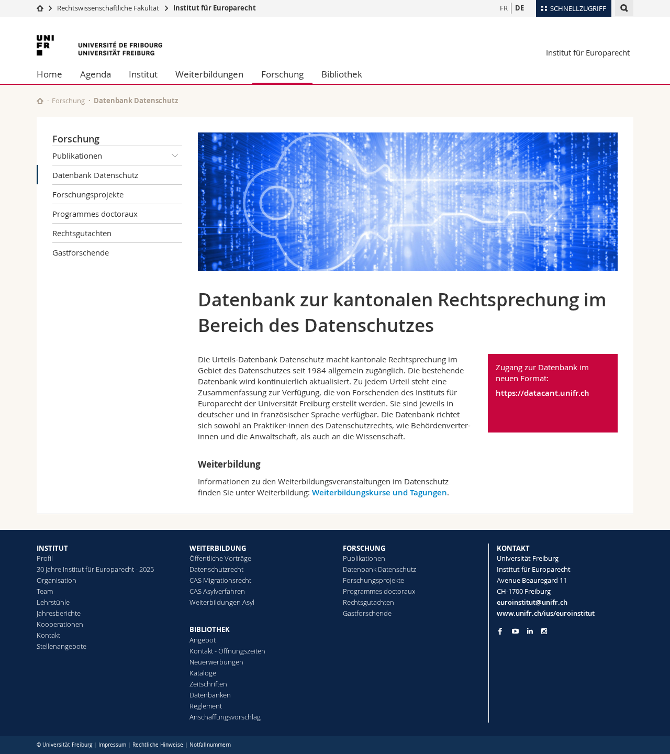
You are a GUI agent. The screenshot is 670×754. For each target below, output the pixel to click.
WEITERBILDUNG (217, 548)
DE (519, 8)
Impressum (112, 744)
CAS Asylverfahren (217, 591)
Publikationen (77, 155)
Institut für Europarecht (214, 8)
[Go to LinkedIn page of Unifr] (530, 631)
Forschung (282, 74)
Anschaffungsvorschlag (225, 717)
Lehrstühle (53, 602)
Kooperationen (60, 624)
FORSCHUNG (364, 548)
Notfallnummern (210, 744)
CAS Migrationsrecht (220, 580)
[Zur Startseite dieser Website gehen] (40, 100)
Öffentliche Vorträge (220, 558)
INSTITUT (52, 548)
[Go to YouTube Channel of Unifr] (515, 631)
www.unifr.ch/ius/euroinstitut (546, 613)
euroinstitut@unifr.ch (532, 602)
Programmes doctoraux (95, 213)
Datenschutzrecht (216, 569)
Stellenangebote (61, 646)
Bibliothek (341, 74)
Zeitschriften (208, 684)
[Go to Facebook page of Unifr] (500, 631)
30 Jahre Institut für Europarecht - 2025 (95, 569)
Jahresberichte (59, 613)
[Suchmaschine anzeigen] (624, 8)
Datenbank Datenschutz (95, 175)
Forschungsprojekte (88, 194)
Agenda (95, 74)
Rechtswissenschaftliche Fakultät (109, 8)
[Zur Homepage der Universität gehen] (99, 45)
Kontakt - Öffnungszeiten (227, 651)
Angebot (202, 640)
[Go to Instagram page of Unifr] (544, 631)
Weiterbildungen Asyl (221, 602)
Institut (143, 74)
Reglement (205, 706)
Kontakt (48, 635)
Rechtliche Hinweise (157, 744)
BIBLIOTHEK (209, 629)
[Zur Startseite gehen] (40, 8)
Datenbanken (210, 695)
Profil (45, 558)
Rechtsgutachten (81, 233)
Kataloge (202, 673)
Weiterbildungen (209, 74)
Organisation (56, 580)
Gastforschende (80, 252)
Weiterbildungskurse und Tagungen (379, 492)
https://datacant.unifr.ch (542, 392)
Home (49, 74)
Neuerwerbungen (216, 662)
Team (45, 591)
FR (504, 8)
